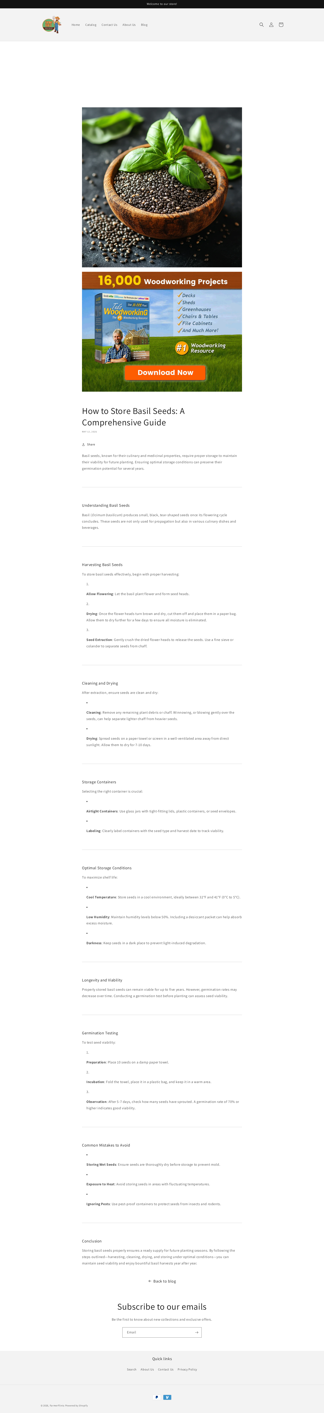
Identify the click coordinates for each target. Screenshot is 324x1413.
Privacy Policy (187, 1369)
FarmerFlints (57, 1405)
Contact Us (166, 1369)
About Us (147, 1369)
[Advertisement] (162, 74)
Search (132, 1369)
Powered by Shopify (76, 1405)
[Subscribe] (196, 1332)
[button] (261, 25)
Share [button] (91, 444)
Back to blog (164, 1281)
